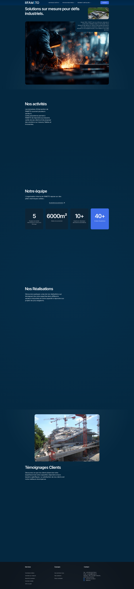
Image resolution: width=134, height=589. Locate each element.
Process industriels (68, 2)
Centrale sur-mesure (30, 575)
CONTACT (104, 2)
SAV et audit (28, 583)
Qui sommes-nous (59, 573)
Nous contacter (59, 578)
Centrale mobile (29, 581)
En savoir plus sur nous (56, 202)
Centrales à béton (53, 2)
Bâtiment (88, 580)
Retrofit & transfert (30, 578)
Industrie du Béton (91, 578)
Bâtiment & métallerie (84, 2)
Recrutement (58, 575)
